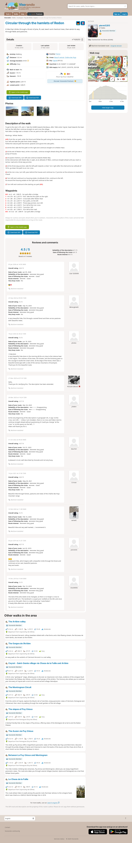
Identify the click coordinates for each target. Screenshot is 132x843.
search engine (52, 803)
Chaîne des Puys (70, 57)
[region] (108, 69)
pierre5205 (104, 25)
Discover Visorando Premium (64, 81)
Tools (7, 14)
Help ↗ (23, 14)
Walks (16, 14)
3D (122, 79)
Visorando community (12, 831)
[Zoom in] (125, 59)
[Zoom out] (125, 62)
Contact (7, 827)
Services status (59, 839)
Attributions (91, 80)
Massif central (59, 57)
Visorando (7, 18)
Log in (124, 14)
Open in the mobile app (19, 92)
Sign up (117, 14)
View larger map (107, 108)
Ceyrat (55, 60)
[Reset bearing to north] (125, 66)
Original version (116, 46)
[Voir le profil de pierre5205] (93, 30)
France (58, 54)
